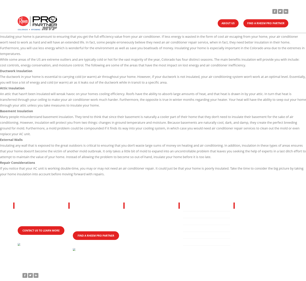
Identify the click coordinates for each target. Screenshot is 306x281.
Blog (188, 242)
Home (189, 215)
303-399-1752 (258, 239)
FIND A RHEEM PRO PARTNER (265, 23)
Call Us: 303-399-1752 (204, 11)
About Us (191, 228)
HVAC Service (194, 221)
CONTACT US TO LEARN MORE (41, 230)
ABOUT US (228, 23)
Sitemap (280, 275)
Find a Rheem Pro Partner (202, 235)
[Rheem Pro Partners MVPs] (37, 23)
